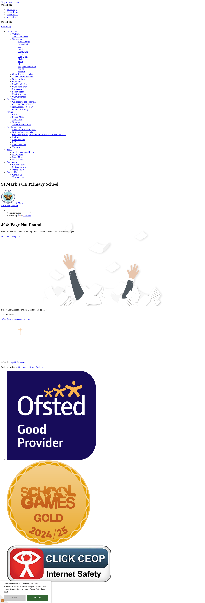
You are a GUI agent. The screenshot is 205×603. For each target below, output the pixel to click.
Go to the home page (10, 236)
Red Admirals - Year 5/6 (22, 107)
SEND (15, 142)
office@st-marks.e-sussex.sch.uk (15, 319)
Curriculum (17, 39)
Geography (23, 51)
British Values (18, 79)
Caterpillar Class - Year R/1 (24, 102)
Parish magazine (19, 167)
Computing (23, 44)
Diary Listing (18, 154)
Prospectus (17, 89)
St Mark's (12, 204)
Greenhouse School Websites (31, 367)
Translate (27, 215)
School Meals (18, 117)
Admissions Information (22, 76)
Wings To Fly (18, 170)
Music (20, 61)
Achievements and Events (23, 152)
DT (19, 46)
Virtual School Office (21, 124)
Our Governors (19, 97)
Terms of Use (18, 177)
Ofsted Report (13, 12)
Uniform (16, 122)
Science (21, 71)
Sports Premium (19, 144)
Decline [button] (15, 597)
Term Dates (17, 119)
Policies (15, 137)
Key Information (14, 127)
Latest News (17, 157)
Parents (10, 112)
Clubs (14, 114)
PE (19, 64)
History (21, 54)
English (21, 49)
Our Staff (16, 81)
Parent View (12, 14)
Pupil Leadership (19, 84)
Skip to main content (10, 2)
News (9, 149)
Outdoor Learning (20, 109)
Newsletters (17, 159)
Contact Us (12, 172)
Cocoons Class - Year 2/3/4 (24, 104)
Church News (18, 165)
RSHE (21, 69)
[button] (13, 22)
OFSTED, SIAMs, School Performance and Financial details (39, 134)
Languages (22, 56)
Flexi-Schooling (19, 94)
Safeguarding (18, 92)
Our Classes (12, 99)
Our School (12, 31)
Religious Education (27, 66)
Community (12, 162)
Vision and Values (20, 36)
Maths (20, 59)
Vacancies (11, 17)
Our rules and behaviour (23, 74)
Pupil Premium (18, 139)
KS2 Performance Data (22, 132)
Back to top (6, 26)
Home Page (12, 9)
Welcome (16, 34)
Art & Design (24, 41)
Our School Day (19, 87)
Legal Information (18, 362)
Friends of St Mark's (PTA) (24, 129)
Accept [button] (37, 597)
